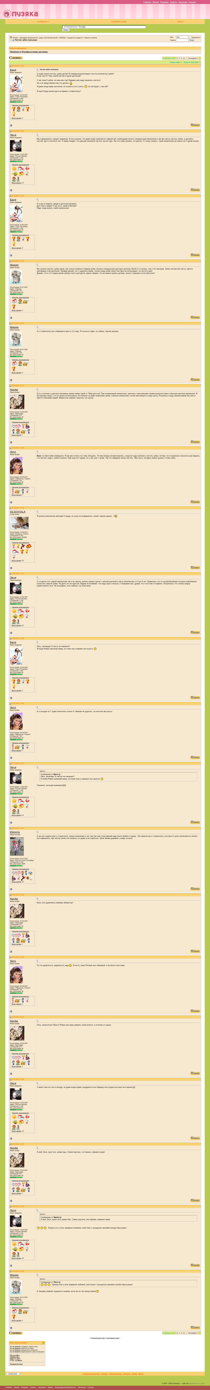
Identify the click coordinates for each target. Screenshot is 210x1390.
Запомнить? (196, 37)
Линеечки (182, 2)
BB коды (13, 1355)
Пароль (173, 40)
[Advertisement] (125, 12)
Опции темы (175, 62)
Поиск (179, 21)
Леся (13, 135)
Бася (13, 69)
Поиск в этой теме (191, 62)
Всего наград (16, 118)
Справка (104, 1374)
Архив (134, 1374)
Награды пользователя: (20, 105)
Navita (14, 389)
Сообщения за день (119, 21)
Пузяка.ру (127, 1374)
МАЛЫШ (62, 38)
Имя (171, 37)
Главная (147, 2)
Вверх (140, 1374)
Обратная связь (115, 1374)
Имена (50, 1387)
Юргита (15, 832)
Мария (14, 264)
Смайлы (13, 1357)
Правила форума (16, 1364)
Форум (156, 2)
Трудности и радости (75, 38)
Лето (13, 451)
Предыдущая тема (98, 1338)
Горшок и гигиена (90, 38)
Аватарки (42, 1387)
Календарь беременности (65, 1387)
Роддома (164, 2)
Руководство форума (91, 1374)
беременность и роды (197, 1383)
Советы (173, 2)
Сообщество (42, 21)
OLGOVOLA (17, 511)
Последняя (192, 58)
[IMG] (12, 1359)
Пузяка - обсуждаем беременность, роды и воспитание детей (35, 38)
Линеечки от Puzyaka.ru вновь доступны (29, 52)
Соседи (192, 2)
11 (184, 58)
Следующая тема (112, 1338)
